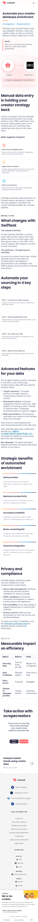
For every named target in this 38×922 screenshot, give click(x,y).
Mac (20, 859)
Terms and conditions (19, 822)
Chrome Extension (20, 874)
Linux (20, 867)
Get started (24, 741)
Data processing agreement (19, 833)
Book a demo (14, 741)
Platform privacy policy (19, 829)
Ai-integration (8, 24)
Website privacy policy (19, 826)
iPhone (20, 886)
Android (20, 882)
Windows (20, 863)
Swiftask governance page (16, 623)
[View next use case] (32, 763)
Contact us (19, 818)
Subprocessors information (19, 840)
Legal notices (19, 843)
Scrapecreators (23, 24)
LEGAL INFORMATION (19, 812)
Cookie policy (19, 836)
